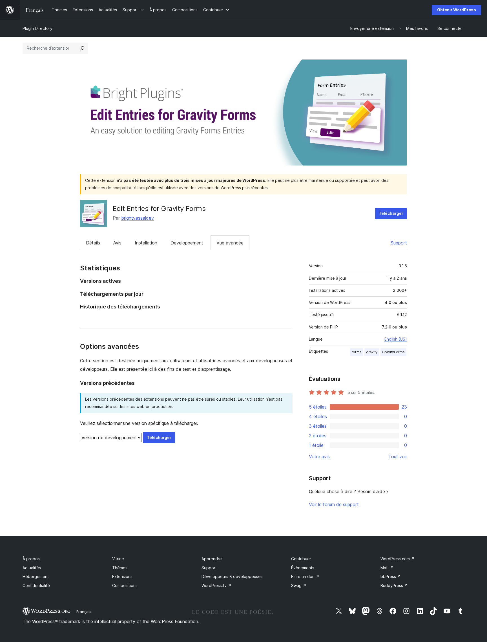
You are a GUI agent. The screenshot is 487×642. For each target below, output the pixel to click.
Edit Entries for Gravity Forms (159, 208)
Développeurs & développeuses (232, 576)
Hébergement (36, 576)
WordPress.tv (216, 585)
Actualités (32, 567)
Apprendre (212, 558)
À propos (31, 558)
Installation (146, 243)
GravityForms (393, 352)
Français (83, 611)
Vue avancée (230, 243)
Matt (387, 567)
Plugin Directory (37, 28)
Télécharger (391, 213)
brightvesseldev (137, 218)
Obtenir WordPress (456, 9)
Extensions (122, 576)
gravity (372, 352)
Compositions (125, 585)
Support (399, 243)
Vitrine (118, 558)
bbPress (390, 576)
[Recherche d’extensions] (82, 48)
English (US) (395, 339)
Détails (93, 243)
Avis (117, 243)
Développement (187, 243)
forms (357, 352)
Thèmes (119, 567)
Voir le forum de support (334, 504)
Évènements (302, 567)
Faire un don (305, 576)
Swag (298, 585)
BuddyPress (394, 585)
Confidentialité (36, 585)
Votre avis (319, 456)
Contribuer (301, 558)
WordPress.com (397, 558)
